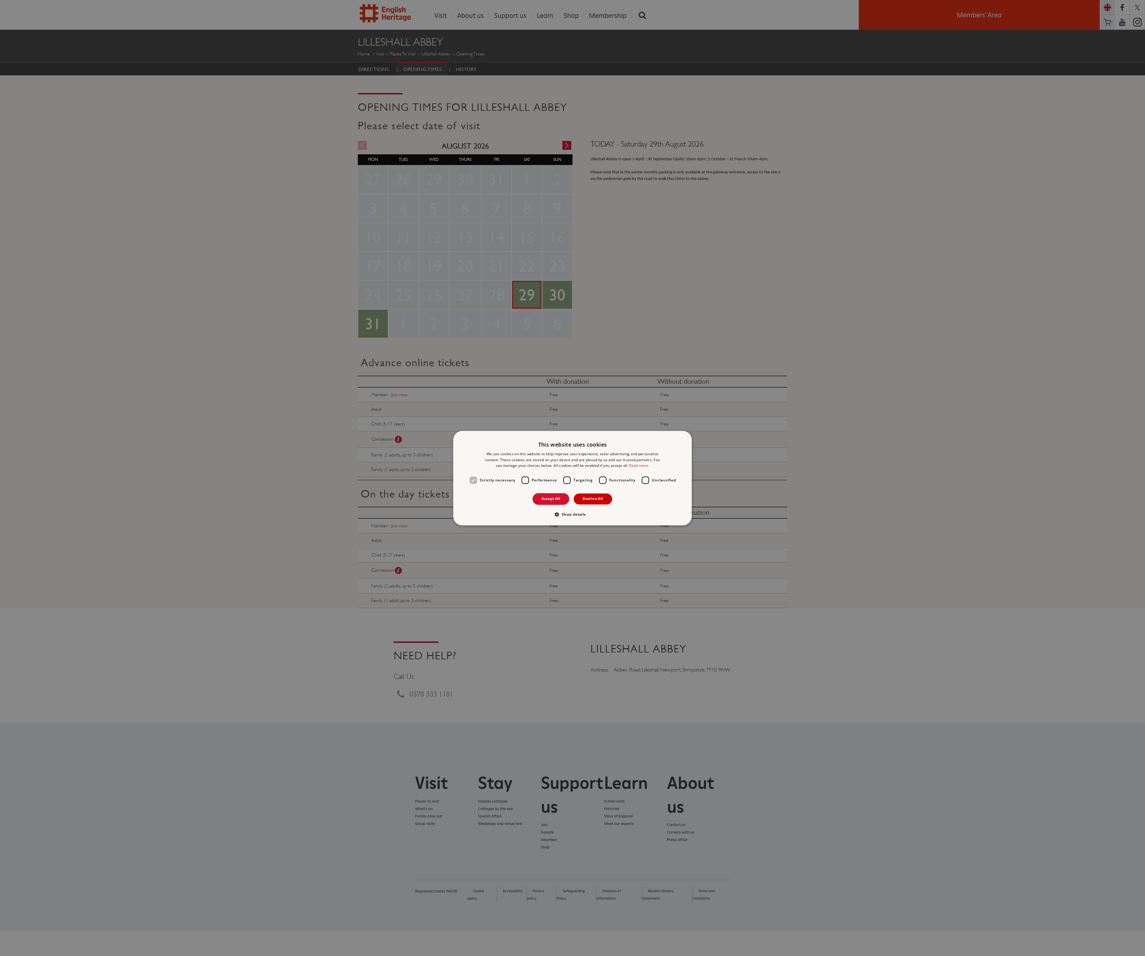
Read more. (639, 465)
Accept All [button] (550, 498)
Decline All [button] (593, 498)
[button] (572, 514)
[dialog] (572, 478)
